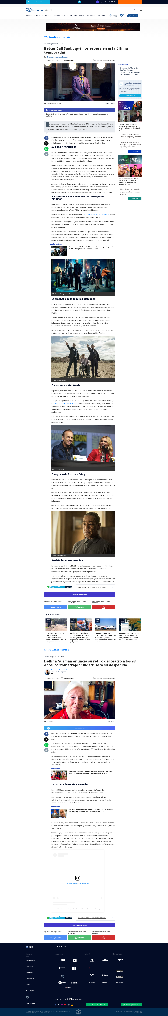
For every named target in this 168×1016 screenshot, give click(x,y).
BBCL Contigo (102, 16)
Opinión (81, 16)
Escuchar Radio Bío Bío (130, 2)
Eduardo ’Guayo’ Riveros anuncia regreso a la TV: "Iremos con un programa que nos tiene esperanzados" (91, 811)
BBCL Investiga (91, 16)
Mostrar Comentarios (80, 594)
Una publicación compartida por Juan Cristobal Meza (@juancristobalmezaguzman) (78, 909)
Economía (57, 16)
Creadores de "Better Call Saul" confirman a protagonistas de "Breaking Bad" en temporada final (92, 248)
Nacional (37, 16)
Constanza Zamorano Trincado (57, 57)
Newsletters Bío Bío (87, 2)
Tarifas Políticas (31, 1004)
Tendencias (73, 16)
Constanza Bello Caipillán (60, 670)
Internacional (46, 16)
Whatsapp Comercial (98, 1004)
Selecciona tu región (35, 2)
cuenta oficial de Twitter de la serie (95, 214)
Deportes (65, 16)
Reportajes (30, 991)
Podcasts (29, 16)
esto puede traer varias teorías (67, 403)
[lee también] (59, 775)
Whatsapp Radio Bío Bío (133, 1005)
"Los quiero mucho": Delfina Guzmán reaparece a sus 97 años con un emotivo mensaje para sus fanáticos (90, 773)
